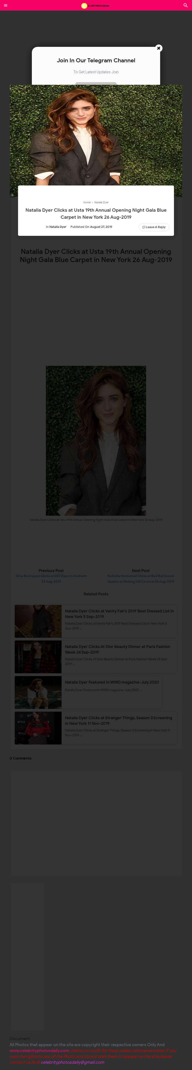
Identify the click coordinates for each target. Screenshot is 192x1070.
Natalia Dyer (57, 227)
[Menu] (6, 5)
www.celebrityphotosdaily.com (39, 1050)
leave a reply (156, 227)
